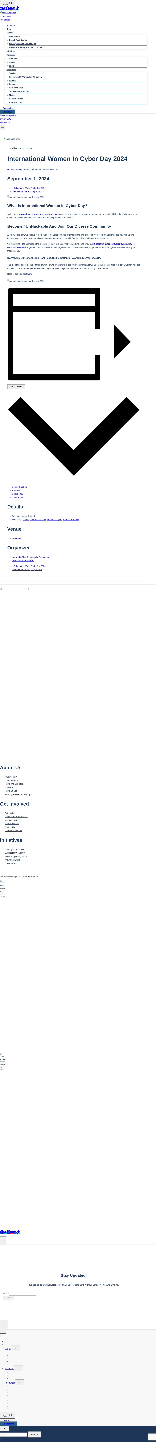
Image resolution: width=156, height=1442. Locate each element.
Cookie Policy (11, 787)
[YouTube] (11, 9)
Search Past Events (18, 40)
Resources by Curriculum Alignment (25, 77)
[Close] (4, 1324)
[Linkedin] (1, 9)
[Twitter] (4, 9)
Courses (13, 58)
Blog (9, 29)
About (12, 62)
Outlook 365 (17, 494)
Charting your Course (14, 849)
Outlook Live (17, 497)
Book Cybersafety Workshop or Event (26, 47)
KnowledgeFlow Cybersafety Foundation (30, 557)
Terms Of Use (11, 791)
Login (11, 66)
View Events (14, 36)
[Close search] (4, 1428)
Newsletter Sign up (13, 830)
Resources (10, 1383)
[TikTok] (17, 9)
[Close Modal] (3, 1238)
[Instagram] (14, 9)
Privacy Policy (11, 777)
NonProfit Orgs (16, 88)
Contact (7, 1420)
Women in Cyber (54, 519)
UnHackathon (11, 863)
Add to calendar (16, 386)
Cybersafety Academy (15, 853)
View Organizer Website (23, 560)
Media (12, 95)
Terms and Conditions (14, 784)
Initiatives (11, 51)
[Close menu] (0, 1336)
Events (18, 169)
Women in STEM (71, 519)
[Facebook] (7, 9)
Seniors (12, 84)
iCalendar (16, 490)
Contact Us (8, 108)
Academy (9, 1368)
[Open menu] (2, 127)
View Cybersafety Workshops (22, 44)
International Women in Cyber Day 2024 (38, 214)
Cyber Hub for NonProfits (16, 817)
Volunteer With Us (13, 820)
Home (10, 169)
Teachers (13, 73)
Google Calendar (19, 487)
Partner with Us (12, 824)
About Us (11, 25)
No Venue (16, 538)
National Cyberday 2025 (16, 856)
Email (6, 1293)
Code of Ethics (11, 780)
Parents (12, 81)
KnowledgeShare (12, 860)
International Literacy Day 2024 (27, 191)
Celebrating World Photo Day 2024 (28, 188)
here (29, 274)
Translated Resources (19, 91)
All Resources (15, 102)
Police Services (16, 99)
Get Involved (10, 813)
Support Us (8, 1424)
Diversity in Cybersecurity (34, 519)
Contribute (7, 112)
